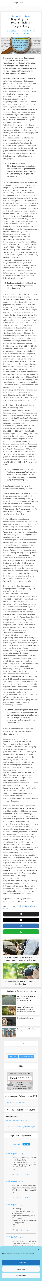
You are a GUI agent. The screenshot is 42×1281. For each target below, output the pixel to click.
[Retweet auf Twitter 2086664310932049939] (17, 1197)
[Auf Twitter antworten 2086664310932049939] (13, 1197)
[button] (38, 1249)
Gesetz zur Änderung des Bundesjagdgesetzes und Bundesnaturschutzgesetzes (26, 1009)
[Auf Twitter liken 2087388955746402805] (22, 1174)
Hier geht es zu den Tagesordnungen (20, 1127)
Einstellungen (21, 1275)
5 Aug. (21, 1237)
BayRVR (14, 1153)
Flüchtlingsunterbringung (25, 1018)
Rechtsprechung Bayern (21, 16)
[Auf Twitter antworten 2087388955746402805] (13, 1174)
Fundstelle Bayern (28, 31)
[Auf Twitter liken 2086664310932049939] (22, 1197)
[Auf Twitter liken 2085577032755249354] (22, 1230)
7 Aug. (21, 1205)
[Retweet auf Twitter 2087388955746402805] (17, 1174)
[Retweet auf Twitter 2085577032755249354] (17, 1230)
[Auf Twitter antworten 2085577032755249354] (13, 1230)
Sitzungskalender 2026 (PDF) (17, 1120)
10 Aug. (21, 1181)
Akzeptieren (21, 1263)
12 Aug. (21, 1154)
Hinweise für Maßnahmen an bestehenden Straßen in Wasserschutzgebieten (26, 998)
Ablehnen (21, 1269)
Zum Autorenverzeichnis (15, 1102)
